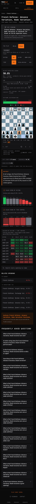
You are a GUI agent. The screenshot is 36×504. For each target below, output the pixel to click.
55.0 (26, 248)
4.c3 (24, 140)
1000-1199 (28, 57)
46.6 (26, 259)
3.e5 (18, 140)
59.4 (30, 245)
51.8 (21, 254)
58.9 (21, 240)
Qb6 (28, 140)
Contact (22, 496)
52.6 (21, 248)
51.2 (26, 243)
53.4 (17, 243)
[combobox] (17, 268)
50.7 (21, 256)
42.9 (21, 262)
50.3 (17, 256)
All (14, 57)
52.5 (21, 245)
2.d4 (11, 140)
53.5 (17, 245)
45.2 (17, 262)
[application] (17, 128)
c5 (21, 140)
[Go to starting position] (21, 147)
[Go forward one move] (30, 147)
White (14, 46)
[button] (4, 109)
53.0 (17, 248)
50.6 (30, 248)
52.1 (26, 254)
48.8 (21, 259)
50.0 (12, 248)
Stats (3, 13)
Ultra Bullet (22, 62)
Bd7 (9, 142)
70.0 (12, 240)
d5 (14, 140)
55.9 (26, 240)
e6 (8, 140)
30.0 (30, 243)
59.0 (30, 254)
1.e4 (4, 140)
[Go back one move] (26, 147)
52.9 (21, 251)
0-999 (20, 57)
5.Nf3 (5, 142)
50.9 (26, 256)
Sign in (21, 3)
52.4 (26, 251)
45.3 (30, 259)
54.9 (17, 240)
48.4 (17, 259)
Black (21, 46)
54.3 (30, 251)
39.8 (26, 262)
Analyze (24, 152)
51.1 (17, 254)
